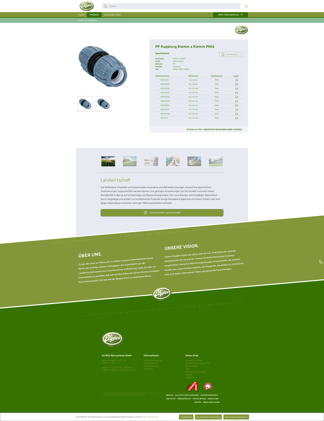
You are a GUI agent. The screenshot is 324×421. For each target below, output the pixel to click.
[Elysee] (241, 29)
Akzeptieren (186, 417)
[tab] (108, 161)
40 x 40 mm (193, 97)
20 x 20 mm (193, 84)
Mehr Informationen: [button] (229, 14)
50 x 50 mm (193, 101)
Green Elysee (213, 399)
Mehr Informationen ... (151, 417)
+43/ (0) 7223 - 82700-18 (121, 367)
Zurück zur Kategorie (87, 20)
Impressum (190, 377)
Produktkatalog (150, 366)
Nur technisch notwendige (208, 417)
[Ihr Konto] (246, 6)
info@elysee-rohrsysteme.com (121, 370)
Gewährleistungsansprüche (197, 363)
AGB (187, 369)
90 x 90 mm (193, 114)
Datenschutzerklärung (195, 372)
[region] (103, 75)
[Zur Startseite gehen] (86, 6)
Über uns (169, 395)
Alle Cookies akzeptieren (236, 417)
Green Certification (211, 402)
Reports (197, 402)
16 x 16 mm (193, 80)
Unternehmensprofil (153, 360)
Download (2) (232, 54)
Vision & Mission (199, 399)
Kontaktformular (151, 363)
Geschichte (171, 399)
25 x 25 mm (193, 89)
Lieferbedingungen (194, 360)
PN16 (217, 80)
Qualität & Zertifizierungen (187, 395)
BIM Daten (148, 369)
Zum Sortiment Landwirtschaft (164, 212)
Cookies (189, 374)
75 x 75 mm (193, 110)
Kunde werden (191, 366)
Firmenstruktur (184, 399)
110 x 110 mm (193, 118)
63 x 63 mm (193, 105)
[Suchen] (105, 6)
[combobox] (174, 6)
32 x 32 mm (193, 93)
